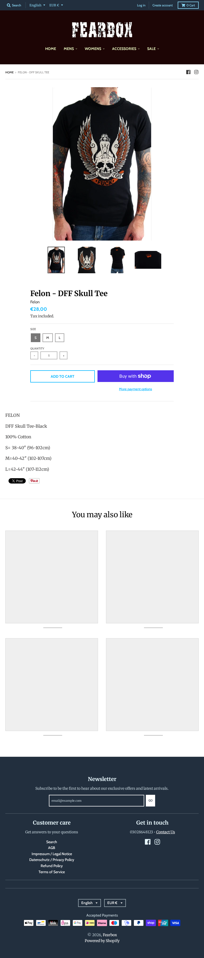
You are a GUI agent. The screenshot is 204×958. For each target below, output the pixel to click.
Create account (162, 5)
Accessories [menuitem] (124, 48)
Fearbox (110, 934)
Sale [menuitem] (151, 48)
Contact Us (165, 832)
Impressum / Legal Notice (52, 853)
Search (51, 841)
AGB (51, 847)
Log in (141, 5)
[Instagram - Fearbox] (196, 72)
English (35, 5)
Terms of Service (52, 871)
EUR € (54, 5)
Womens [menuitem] (93, 48)
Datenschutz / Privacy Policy (51, 859)
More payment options (135, 389)
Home (9, 72)
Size (33, 329)
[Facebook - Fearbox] (188, 72)
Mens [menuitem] (69, 48)
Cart (190, 5)
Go (150, 800)
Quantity (37, 348)
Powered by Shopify (102, 940)
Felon (35, 302)
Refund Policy (52, 865)
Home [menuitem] (50, 48)
